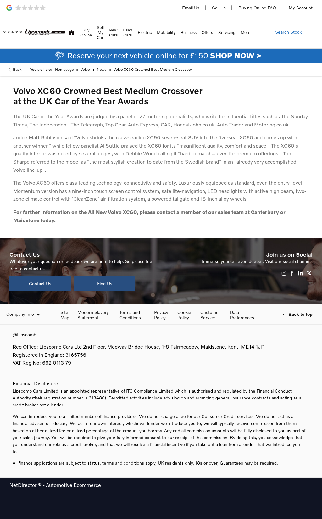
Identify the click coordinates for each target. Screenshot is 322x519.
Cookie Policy (184, 315)
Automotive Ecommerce (73, 485)
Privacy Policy (161, 315)
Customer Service (210, 315)
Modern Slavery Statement (93, 315)
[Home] (71, 31)
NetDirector (23, 485)
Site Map (64, 315)
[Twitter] (309, 273)
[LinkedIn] (300, 273)
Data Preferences (242, 315)
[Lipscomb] (45, 32)
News (102, 69)
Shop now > (235, 55)
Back (17, 69)
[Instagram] (283, 273)
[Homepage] (12, 32)
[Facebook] (292, 273)
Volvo (85, 69)
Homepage (64, 69)
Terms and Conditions (130, 315)
